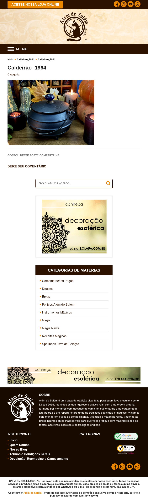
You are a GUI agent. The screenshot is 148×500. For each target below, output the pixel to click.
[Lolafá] (74, 201)
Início (10, 59)
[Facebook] (117, 4)
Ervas (46, 296)
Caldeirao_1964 (25, 59)
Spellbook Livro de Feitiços (60, 344)
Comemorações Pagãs (57, 281)
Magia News (50, 328)
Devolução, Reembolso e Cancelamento (39, 458)
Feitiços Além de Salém (58, 304)
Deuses (47, 288)
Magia (46, 320)
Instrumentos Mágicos (57, 312)
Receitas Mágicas (54, 336)
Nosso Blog (18, 449)
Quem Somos (19, 444)
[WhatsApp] (137, 4)
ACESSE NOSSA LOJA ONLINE (35, 4)
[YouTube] (131, 4)
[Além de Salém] (74, 13)
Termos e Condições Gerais (30, 454)
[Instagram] (124, 4)
